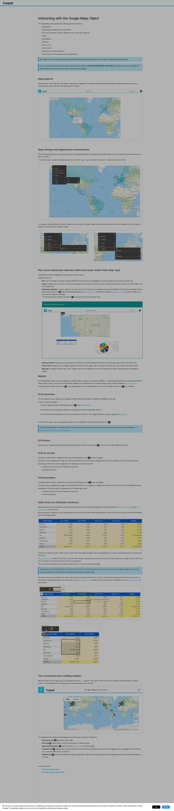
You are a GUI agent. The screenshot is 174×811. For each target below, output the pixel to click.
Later (156, 807)
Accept (166, 807)
